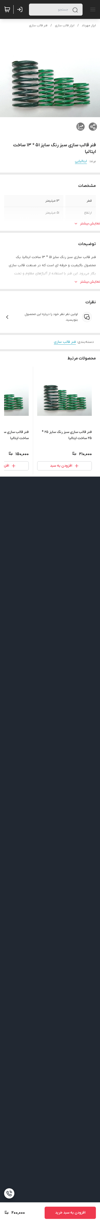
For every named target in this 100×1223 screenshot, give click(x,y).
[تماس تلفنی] (9, 1193)
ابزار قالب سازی (64, 25)
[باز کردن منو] (92, 9)
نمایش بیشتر (90, 223)
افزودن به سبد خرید (70, 1212)
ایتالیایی (81, 161)
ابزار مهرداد (89, 25)
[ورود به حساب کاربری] (21, 9)
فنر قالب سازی (38, 25)
